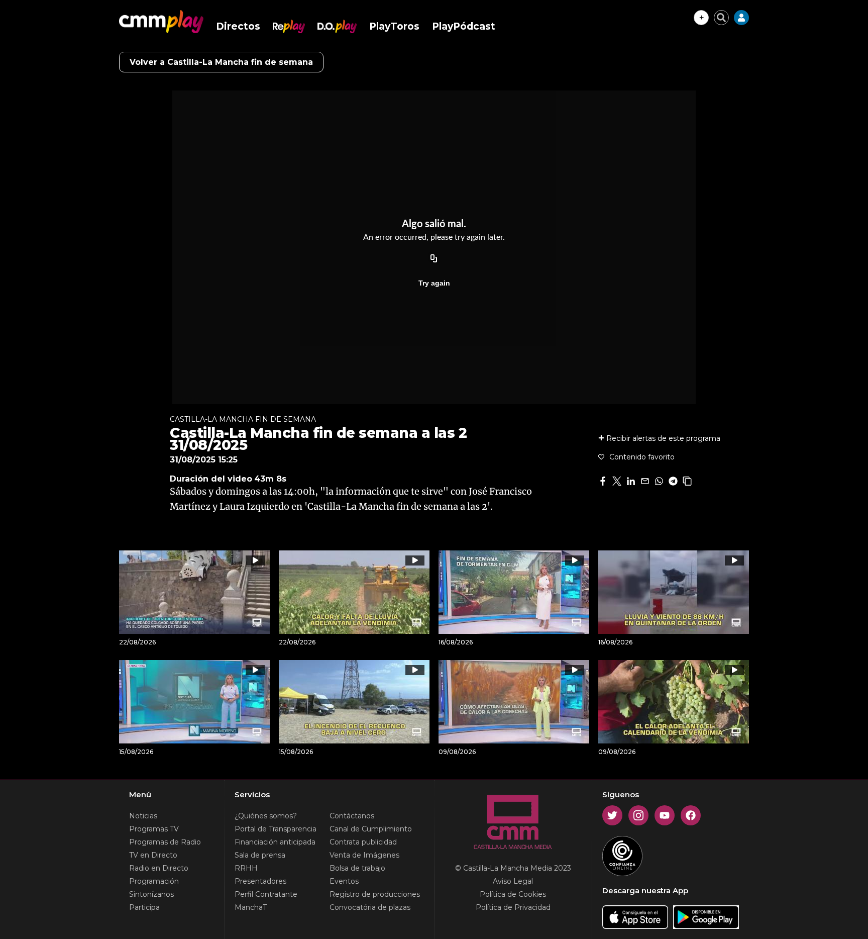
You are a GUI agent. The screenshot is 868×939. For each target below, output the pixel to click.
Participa (144, 907)
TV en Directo (153, 855)
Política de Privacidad (513, 907)
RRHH (246, 868)
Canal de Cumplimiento (371, 828)
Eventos (344, 881)
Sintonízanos (151, 894)
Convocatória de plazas (370, 907)
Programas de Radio (165, 842)
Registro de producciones (375, 894)
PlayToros (394, 26)
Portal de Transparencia (275, 828)
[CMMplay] (161, 21)
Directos (238, 26)
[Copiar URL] (434, 259)
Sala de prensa (260, 855)
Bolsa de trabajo (357, 868)
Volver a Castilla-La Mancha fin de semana (221, 62)
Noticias (143, 815)
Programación (154, 881)
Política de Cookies (513, 894)
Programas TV (154, 828)
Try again (434, 283)
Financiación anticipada (275, 842)
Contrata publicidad (363, 842)
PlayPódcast (463, 26)
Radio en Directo (158, 868)
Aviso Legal (513, 881)
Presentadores (260, 881)
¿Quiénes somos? (266, 815)
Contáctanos (352, 815)
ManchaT (251, 907)
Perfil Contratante (266, 894)
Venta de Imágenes (364, 855)
